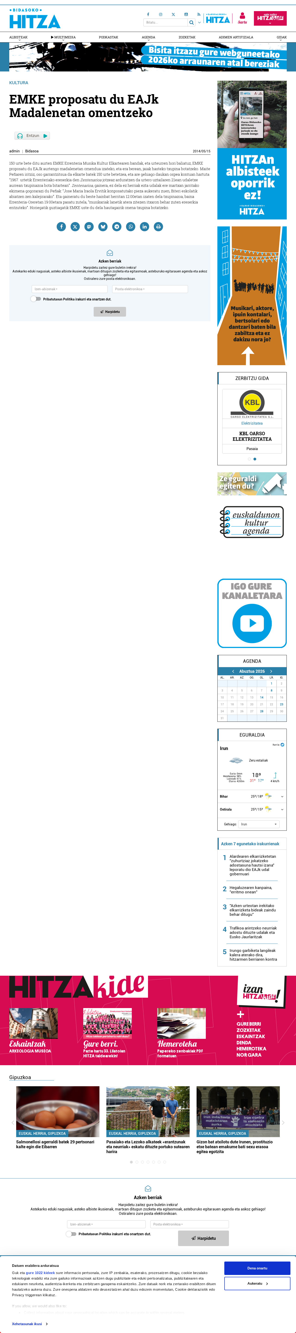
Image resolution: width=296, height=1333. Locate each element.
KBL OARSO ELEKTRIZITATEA (252, 436)
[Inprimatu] (158, 226)
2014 (196, 151)
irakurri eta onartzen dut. (77, 299)
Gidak (282, 37)
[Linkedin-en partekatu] (144, 226)
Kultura (18, 82)
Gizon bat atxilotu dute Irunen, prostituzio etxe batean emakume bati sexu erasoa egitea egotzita (235, 1146)
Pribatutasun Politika (59, 299)
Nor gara (249, 1055)
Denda (244, 1042)
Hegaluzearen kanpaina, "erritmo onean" (251, 889)
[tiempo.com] (282, 744)
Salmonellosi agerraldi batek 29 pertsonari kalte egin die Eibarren (55, 1144)
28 (261, 711)
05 (203, 151)
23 (281, 704)
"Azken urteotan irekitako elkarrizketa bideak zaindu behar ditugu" (253, 910)
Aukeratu (254, 1283)
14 (261, 697)
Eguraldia (252, 734)
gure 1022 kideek (40, 1273)
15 (208, 151)
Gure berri (249, 1024)
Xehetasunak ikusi (27, 1324)
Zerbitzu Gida (252, 378)
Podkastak (108, 37)
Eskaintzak (251, 1036)
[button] (259, 824)
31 (264, 683)
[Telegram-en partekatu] (116, 226)
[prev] (233, 671)
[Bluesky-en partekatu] (103, 226)
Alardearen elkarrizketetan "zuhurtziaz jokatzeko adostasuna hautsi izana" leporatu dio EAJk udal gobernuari (253, 865)
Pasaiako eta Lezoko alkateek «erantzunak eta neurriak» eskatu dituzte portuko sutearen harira (148, 1146)
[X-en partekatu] (75, 226)
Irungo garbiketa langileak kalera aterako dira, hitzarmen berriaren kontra (253, 955)
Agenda (148, 37)
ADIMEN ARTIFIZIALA (236, 37)
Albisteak (18, 37)
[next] (271, 671)
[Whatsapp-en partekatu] (130, 226)
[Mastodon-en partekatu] (89, 226)
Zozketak (187, 37)
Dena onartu (257, 1268)
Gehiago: (230, 824)
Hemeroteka (251, 1048)
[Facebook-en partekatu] (61, 226)
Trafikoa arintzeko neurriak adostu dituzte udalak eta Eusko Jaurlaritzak (253, 932)
